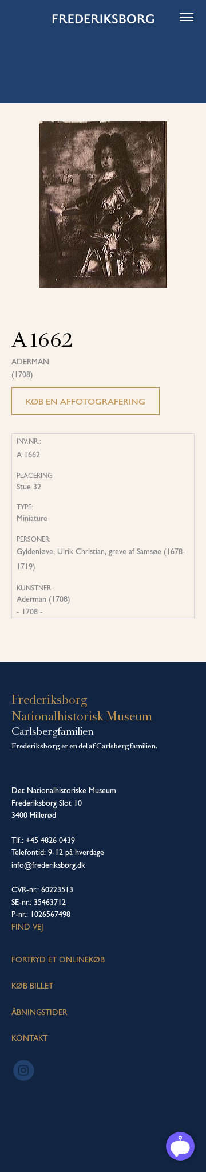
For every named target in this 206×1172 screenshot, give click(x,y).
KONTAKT (29, 1037)
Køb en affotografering (85, 401)
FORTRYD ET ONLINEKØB (58, 959)
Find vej (27, 926)
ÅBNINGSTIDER (39, 1012)
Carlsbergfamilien (52, 731)
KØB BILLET (32, 985)
